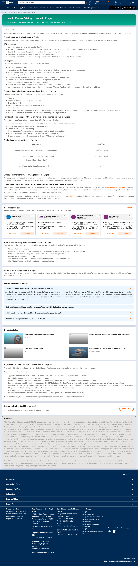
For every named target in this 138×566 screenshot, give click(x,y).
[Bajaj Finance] (10, 2)
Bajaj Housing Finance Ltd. (91, 524)
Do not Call (116, 7)
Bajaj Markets (86, 522)
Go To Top (129, 474)
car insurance (72, 196)
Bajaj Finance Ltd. (88, 514)
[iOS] (114, 531)
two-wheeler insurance (116, 187)
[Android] (109, 531)
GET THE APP (126, 409)
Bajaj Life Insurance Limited (91, 519)
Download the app (129, 7)
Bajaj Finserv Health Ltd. (90, 529)
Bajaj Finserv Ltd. (88, 512)
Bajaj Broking (86, 526)
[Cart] (116, 2)
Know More (12, 233)
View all (129, 208)
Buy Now (92, 233)
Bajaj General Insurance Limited (92, 517)
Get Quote (27, 233)
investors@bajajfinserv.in (68, 526)
